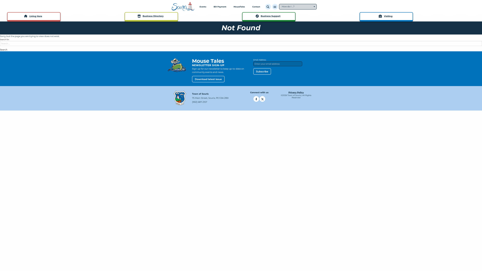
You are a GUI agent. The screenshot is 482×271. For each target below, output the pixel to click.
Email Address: (259, 60)
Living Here (35, 16)
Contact (256, 6)
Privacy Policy (296, 92)
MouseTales (239, 6)
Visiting (388, 16)
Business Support (270, 16)
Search (3, 50)
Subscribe (262, 71)
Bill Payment (220, 6)
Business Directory (153, 16)
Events (203, 6)
